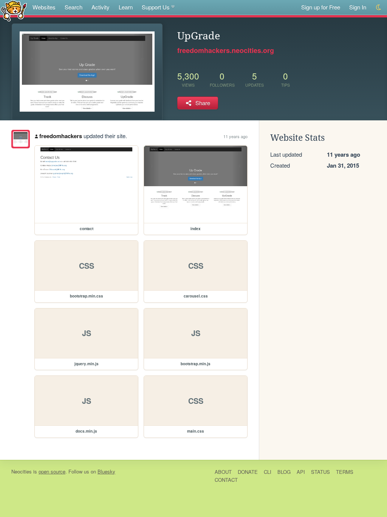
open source (52, 471)
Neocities (21, 471)
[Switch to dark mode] (379, 7)
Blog (284, 471)
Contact (226, 479)
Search (73, 7)
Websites (44, 7)
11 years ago (235, 136)
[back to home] (14, 10)
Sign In (357, 7)
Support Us (156, 7)
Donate (248, 471)
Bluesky (106, 471)
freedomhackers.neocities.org (225, 50)
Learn (126, 7)
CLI (267, 471)
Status (320, 471)
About (223, 471)
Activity (100, 7)
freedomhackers (60, 136)
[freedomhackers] (20, 139)
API (301, 471)
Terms (344, 471)
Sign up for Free (320, 7)
